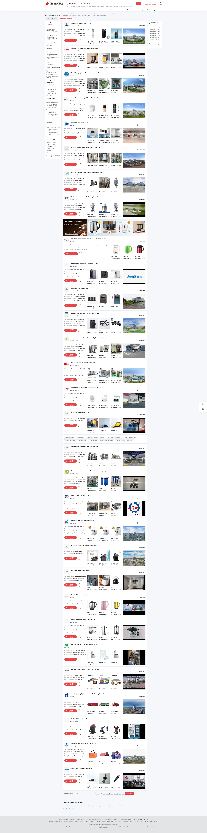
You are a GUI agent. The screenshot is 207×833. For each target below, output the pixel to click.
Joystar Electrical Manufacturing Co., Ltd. (86, 387)
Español (87, 821)
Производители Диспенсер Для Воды (159, 31)
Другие (49, 64)
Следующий (129, 793)
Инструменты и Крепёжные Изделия (51, 38)
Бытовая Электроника (52, 42)
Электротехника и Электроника (51, 34)
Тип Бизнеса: (67, 29)
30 (77, 793)
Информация (136, 819)
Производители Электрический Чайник (159, 35)
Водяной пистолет (70, 440)
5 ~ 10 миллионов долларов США (51, 108)
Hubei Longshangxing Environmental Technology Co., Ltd (87, 694)
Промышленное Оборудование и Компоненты (51, 30)
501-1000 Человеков (53, 134)
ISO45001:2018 (51, 93)
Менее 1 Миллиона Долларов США (52, 101)
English (60, 821)
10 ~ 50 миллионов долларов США (51, 104)
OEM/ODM (51, 70)
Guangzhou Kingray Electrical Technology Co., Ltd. (88, 239)
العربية (120, 821)
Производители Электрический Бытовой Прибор (136, 805)
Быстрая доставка (53, 74)
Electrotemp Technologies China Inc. (81, 23)
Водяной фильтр (69, 437)
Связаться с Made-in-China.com (110, 819)
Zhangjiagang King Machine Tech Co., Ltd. (83, 363)
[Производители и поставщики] (54, 3)
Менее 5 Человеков (51, 129)
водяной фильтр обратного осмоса (95, 437)
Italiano (103, 821)
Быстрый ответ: (68, 130)
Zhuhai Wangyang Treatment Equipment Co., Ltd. (87, 73)
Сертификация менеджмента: (72, 35)
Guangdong (51, 142)
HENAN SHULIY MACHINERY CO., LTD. (82, 496)
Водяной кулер (120, 440)
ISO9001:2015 (52, 89)
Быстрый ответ (52, 72)
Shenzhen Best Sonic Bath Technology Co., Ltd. (84, 644)
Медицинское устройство (106, 440)
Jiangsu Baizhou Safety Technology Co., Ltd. (83, 743)
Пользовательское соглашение (77, 819)
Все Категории (51, 10)
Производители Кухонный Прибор (92, 805)
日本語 (76, 821)
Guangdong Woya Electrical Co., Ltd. (84, 48)
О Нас (60, 819)
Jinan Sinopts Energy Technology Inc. (81, 768)
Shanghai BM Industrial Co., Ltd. (80, 595)
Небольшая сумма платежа (52, 77)
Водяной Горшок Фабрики (90, 808)
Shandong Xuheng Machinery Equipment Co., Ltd (85, 669)
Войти (160, 4)
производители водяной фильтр (83, 6)
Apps (148, 10)
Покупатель (130, 10)
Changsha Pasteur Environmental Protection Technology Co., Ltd (89, 471)
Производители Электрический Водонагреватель (115, 805)
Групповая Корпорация (52, 58)
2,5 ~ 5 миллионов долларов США (51, 111)
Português (97, 821)
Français (81, 821)
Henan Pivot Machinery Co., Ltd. (80, 412)
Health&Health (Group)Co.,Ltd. (79, 122)
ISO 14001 (51, 87)
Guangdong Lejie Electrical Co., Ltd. (84, 520)
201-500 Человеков (53, 132)
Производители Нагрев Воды (156, 29)
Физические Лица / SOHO (53, 61)
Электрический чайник (130, 437)
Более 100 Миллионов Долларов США (52, 115)
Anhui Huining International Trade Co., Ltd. (83, 619)
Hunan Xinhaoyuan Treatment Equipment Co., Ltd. (87, 147)
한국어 (115, 821)
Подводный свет (82, 440)
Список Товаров (51, 18)
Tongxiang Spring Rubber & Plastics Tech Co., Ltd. (85, 313)
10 (74, 793)
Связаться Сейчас (71, 40)
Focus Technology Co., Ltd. (102, 824)
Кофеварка (80, 437)
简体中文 (66, 821)
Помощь (141, 10)
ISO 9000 (50, 91)
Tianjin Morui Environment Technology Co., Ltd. (84, 197)
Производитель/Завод (52, 54)
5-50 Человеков (52, 125)
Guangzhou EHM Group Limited (80, 288)
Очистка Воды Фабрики (132, 807)
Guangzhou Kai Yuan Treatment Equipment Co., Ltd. (87, 338)
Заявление (65, 819)
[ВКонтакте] (141, 819)
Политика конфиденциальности (93, 819)
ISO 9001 (50, 85)
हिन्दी (131, 821)
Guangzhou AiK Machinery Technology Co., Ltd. (84, 446)
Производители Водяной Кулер (157, 27)
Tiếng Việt (146, 821)
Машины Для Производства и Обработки (51, 26)
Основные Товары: (69, 31)
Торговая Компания (51, 51)
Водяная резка (93, 440)
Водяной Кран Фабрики (111, 807)
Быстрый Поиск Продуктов (125, 819)
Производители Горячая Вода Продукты (72, 807)
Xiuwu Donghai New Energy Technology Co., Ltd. (84, 263)
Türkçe (140, 821)
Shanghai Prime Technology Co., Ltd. (81, 570)
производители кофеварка (98, 6)
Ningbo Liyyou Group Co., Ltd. (79, 719)
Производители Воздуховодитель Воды (159, 41)
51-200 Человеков (53, 127)
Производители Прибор (155, 44)
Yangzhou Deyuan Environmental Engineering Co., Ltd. (86, 172)
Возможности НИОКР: (70, 33)
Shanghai (50, 150)
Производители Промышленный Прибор (93, 807)
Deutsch (92, 821)
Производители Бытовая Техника (158, 46)
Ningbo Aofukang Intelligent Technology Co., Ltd (84, 98)
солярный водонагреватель (114, 437)
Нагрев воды (129, 440)
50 (80, 793)
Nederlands (125, 821)
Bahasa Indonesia (154, 821)
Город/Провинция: (69, 110)
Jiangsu (50, 148)
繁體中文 (71, 821)
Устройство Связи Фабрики (69, 808)
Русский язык (110, 821)
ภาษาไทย (136, 821)
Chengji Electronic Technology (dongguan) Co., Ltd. (85, 545)
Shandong (51, 146)
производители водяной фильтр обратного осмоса (117, 6)
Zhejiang (50, 144)
